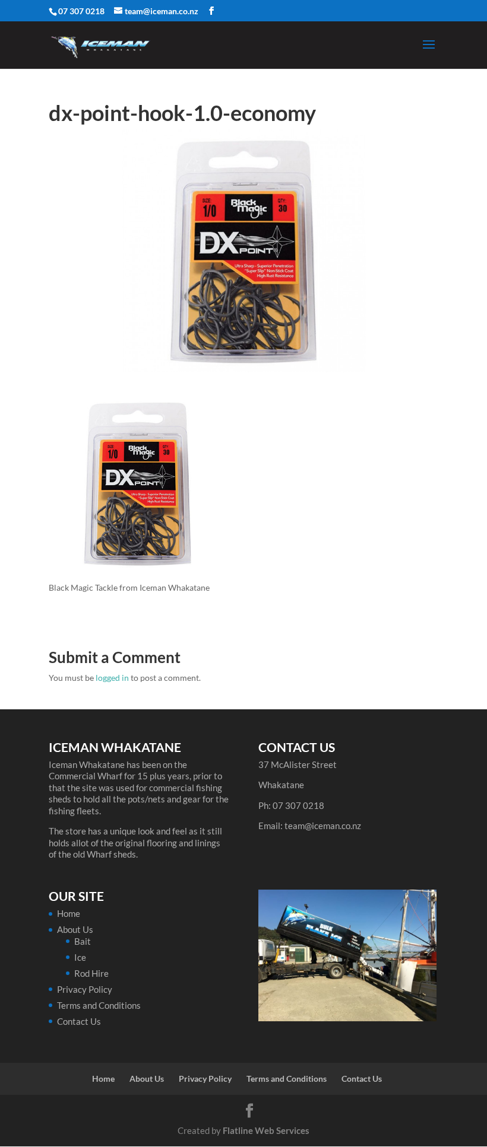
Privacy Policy (84, 989)
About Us (75, 929)
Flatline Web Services (266, 1130)
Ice (80, 957)
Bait (82, 941)
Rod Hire (91, 973)
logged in (112, 678)
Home (68, 913)
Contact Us (79, 1021)
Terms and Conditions (99, 1005)
